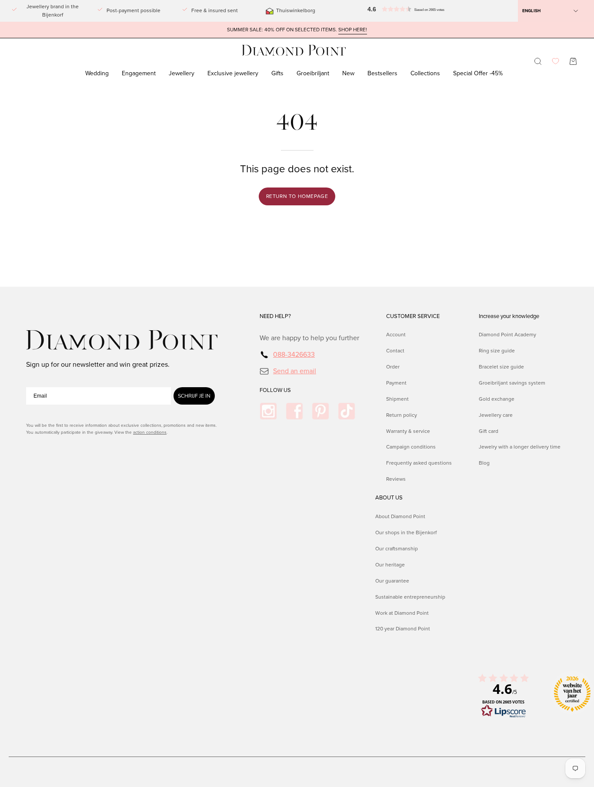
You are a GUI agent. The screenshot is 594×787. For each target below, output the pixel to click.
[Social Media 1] (268, 411)
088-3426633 (294, 354)
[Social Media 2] (294, 411)
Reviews (396, 479)
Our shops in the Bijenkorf (406, 532)
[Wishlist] (555, 61)
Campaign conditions (411, 447)
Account (396, 334)
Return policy (401, 415)
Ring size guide (497, 351)
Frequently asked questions (419, 463)
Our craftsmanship (396, 548)
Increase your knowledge (509, 316)
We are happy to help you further (309, 338)
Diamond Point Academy (507, 334)
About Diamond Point (400, 516)
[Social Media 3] (320, 411)
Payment (396, 383)
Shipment (397, 399)
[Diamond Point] (294, 50)
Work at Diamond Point (402, 612)
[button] (386, 11)
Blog (484, 463)
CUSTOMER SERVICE (413, 316)
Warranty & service (408, 431)
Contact (395, 351)
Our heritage (390, 564)
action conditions (150, 432)
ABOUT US (389, 497)
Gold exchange (496, 399)
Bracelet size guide (501, 367)
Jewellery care (496, 415)
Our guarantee (392, 580)
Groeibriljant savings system (512, 383)
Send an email (294, 371)
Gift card (488, 431)
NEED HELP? (275, 316)
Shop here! (352, 29)
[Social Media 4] (346, 411)
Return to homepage (297, 196)
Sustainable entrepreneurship (410, 596)
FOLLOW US (275, 390)
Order (393, 367)
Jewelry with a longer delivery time (520, 447)
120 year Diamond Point (402, 629)
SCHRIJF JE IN (194, 395)
